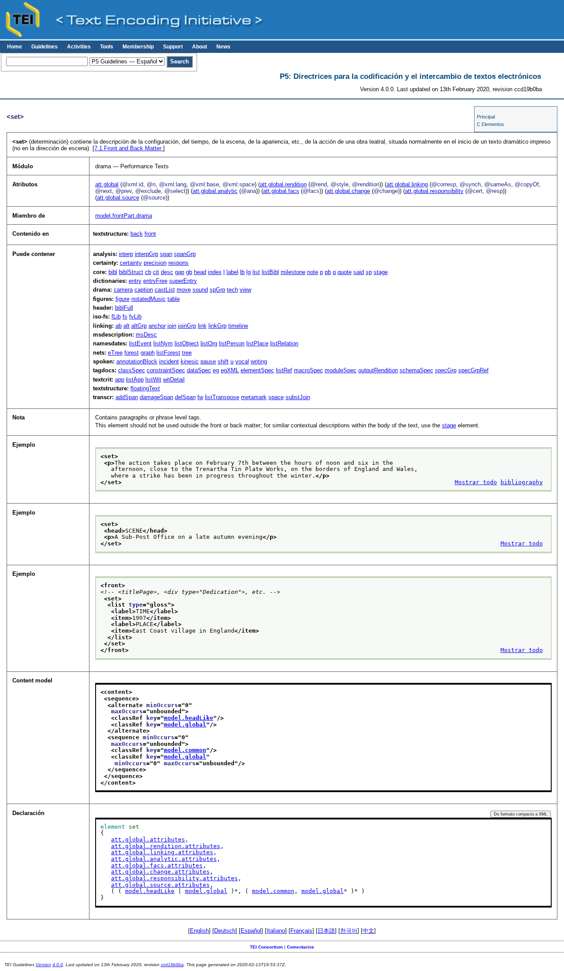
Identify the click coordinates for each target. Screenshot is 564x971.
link (202, 325)
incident (169, 361)
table (173, 299)
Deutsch (224, 930)
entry (135, 281)
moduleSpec (340, 370)
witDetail (174, 379)
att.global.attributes (148, 839)
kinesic (190, 361)
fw (200, 397)
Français (301, 930)
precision (155, 262)
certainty (131, 262)
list (256, 272)
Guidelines (44, 46)
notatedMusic (148, 299)
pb (328, 272)
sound (200, 289)
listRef (284, 370)
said (358, 272)
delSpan (185, 397)
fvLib (135, 316)
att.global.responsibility (434, 191)
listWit (153, 379)
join (171, 325)
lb (242, 272)
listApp (135, 379)
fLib (116, 316)
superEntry (183, 281)
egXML (230, 370)
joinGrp (187, 325)
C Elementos (490, 124)
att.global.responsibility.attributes (174, 878)
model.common (185, 750)
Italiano (276, 930)
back (136, 233)
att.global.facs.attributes (157, 865)
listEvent (140, 343)
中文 (368, 930)
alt (126, 325)
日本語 (326, 930)
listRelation (284, 343)
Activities (79, 46)
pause (208, 361)
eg (216, 370)
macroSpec (308, 370)
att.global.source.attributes (160, 885)
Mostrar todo (476, 482)
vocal (242, 361)
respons (178, 262)
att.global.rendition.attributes (165, 846)
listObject (186, 343)
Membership (138, 46)
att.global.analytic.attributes (164, 859)
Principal (486, 116)
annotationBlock (136, 361)
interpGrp (146, 254)
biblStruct (131, 272)
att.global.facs (281, 191)
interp (126, 254)
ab (118, 325)
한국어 (348, 930)
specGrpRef (473, 370)
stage (381, 272)
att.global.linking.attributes (162, 852)
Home (14, 46)
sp (369, 272)
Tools (106, 46)
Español (251, 930)
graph (148, 352)
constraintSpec (166, 370)
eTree (115, 352)
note (312, 272)
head (200, 272)
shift (223, 361)
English (199, 930)
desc (167, 272)
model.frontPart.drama (123, 215)
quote (345, 272)
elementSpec (257, 370)
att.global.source (118, 197)
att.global (107, 184)
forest (131, 352)
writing (259, 361)
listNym (163, 343)
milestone (293, 272)
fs (124, 316)
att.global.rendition (283, 184)
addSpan (126, 397)
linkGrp (217, 325)
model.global (185, 724)
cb (148, 272)
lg (248, 272)
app (119, 379)
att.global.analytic (215, 191)
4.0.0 (57, 964)
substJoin (298, 397)
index (215, 272)
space (276, 397)
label (232, 272)
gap (179, 272)
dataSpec (199, 370)
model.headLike (188, 718)
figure (122, 299)
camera (123, 289)
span (166, 254)
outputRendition (378, 370)
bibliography (522, 482)
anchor (157, 325)
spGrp (217, 289)
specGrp (445, 370)
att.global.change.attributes (160, 871)
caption (143, 289)
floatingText (145, 388)
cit (156, 272)
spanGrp (185, 254)
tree (187, 352)
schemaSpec (416, 370)
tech (232, 289)
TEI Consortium (266, 947)
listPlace (257, 343)
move (184, 289)
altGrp (139, 325)
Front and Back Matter (128, 148)
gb (189, 272)
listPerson (232, 343)
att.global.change (348, 191)
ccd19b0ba (172, 964)
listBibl (270, 272)
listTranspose (222, 397)
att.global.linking (407, 184)
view (245, 289)
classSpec (131, 370)
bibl (112, 272)
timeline (238, 325)
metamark (254, 397)
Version (43, 964)
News (223, 46)
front (150, 233)
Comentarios (300, 947)
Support (173, 46)
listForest (168, 352)
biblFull (124, 307)
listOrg (208, 343)
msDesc (146, 334)
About (199, 46)
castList (165, 289)
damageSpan (156, 397)
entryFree (155, 281)
